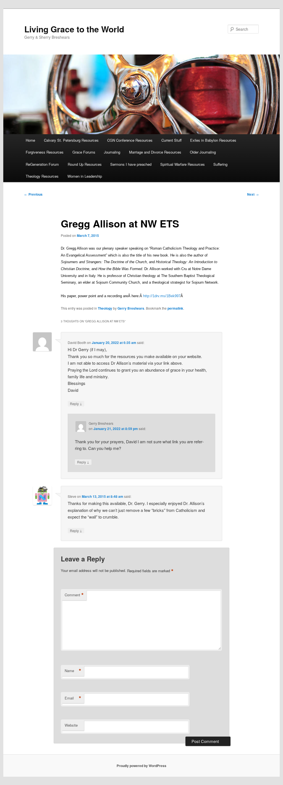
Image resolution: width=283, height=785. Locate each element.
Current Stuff (171, 140)
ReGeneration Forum (42, 164)
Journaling (112, 152)
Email (73, 698)
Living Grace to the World (74, 29)
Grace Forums (83, 152)
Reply (76, 403)
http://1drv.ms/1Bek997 (161, 296)
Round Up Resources (85, 164)
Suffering (220, 164)
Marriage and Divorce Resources (155, 152)
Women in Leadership (84, 176)
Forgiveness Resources (45, 152)
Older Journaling (203, 152)
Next (253, 194)
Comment (74, 594)
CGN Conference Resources (130, 140)
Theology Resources (42, 176)
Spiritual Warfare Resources (182, 164)
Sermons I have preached (130, 164)
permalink (175, 308)
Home (30, 140)
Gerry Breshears (130, 308)
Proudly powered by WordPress (141, 765)
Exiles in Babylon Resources (213, 140)
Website (71, 725)
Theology (105, 308)
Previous (33, 194)
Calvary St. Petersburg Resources (71, 140)
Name (73, 670)
